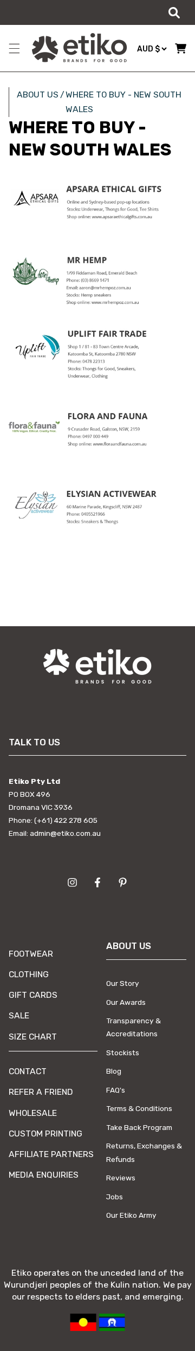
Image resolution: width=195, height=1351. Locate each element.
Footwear (31, 954)
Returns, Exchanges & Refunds (144, 1152)
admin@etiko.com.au (65, 833)
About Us (37, 94)
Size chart (33, 1036)
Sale (19, 1015)
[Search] (173, 12)
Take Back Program (139, 1127)
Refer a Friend (41, 1092)
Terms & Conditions (139, 1108)
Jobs (114, 1196)
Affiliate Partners (51, 1154)
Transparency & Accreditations (133, 1027)
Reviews (120, 1177)
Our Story (122, 983)
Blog (113, 1071)
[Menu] (14, 48)
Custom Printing (45, 1133)
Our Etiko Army (131, 1215)
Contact (28, 1071)
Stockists (122, 1052)
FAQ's (115, 1090)
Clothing (29, 974)
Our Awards (126, 1002)
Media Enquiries (44, 1175)
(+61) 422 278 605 (66, 820)
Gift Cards (33, 995)
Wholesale (33, 1113)
